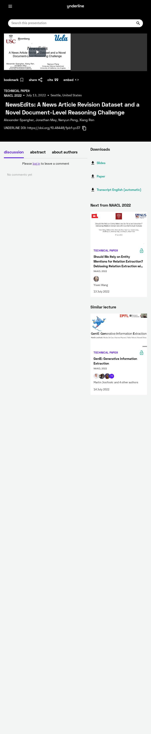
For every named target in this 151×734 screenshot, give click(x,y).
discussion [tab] (14, 151)
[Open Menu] (10, 6)
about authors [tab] (65, 151)
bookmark (11, 80)
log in (36, 163)
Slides (101, 163)
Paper (101, 176)
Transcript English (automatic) (119, 189)
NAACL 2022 (120, 205)
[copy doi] (86, 128)
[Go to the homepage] (75, 6)
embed (69, 80)
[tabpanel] (45, 169)
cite (50, 80)
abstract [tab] (38, 151)
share (33, 80)
